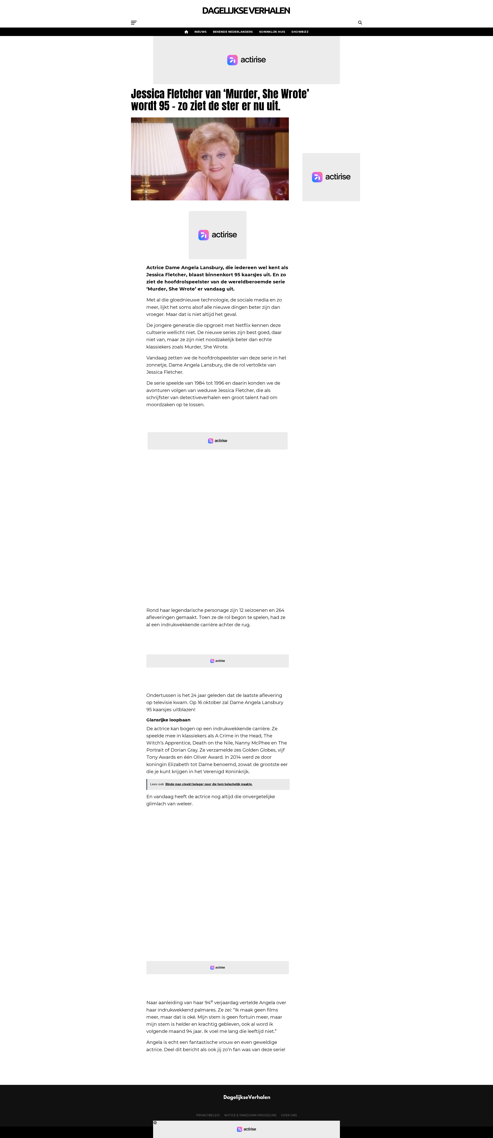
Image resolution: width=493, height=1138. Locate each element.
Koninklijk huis (272, 31)
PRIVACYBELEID (208, 1115)
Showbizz (300, 31)
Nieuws (201, 31)
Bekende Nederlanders (233, 31)
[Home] (186, 32)
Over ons (289, 1115)
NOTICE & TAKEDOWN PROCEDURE (250, 1115)
